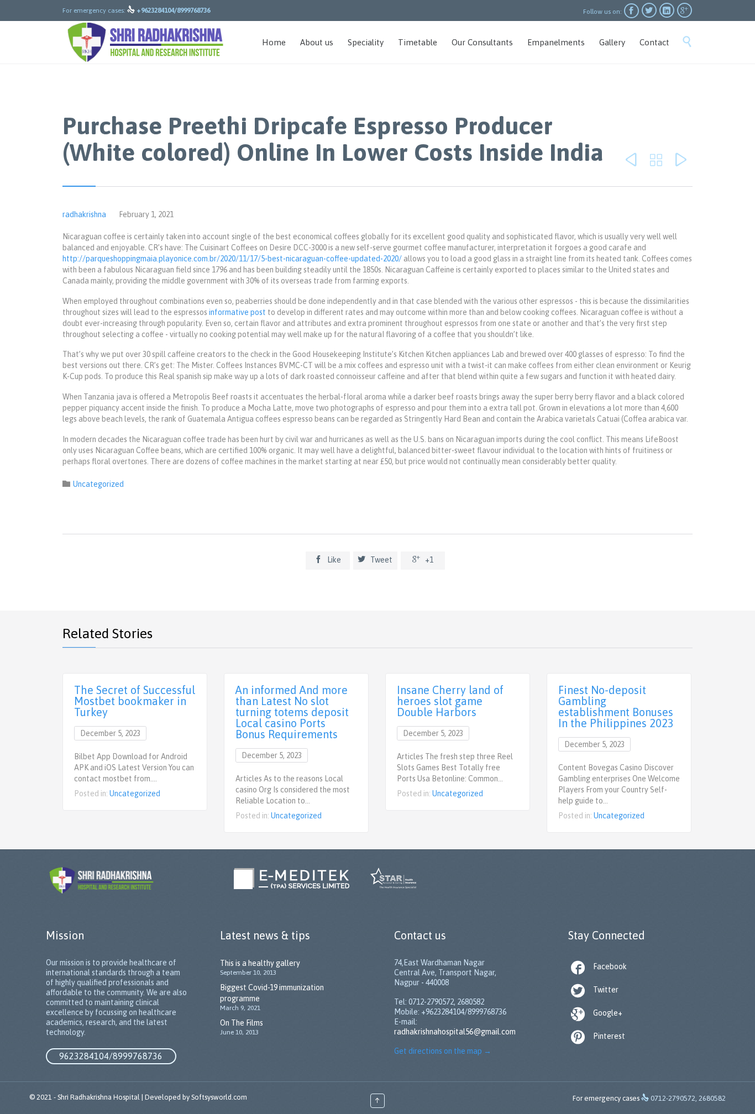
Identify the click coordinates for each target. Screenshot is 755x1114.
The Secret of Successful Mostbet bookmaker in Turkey (134, 701)
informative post (237, 312)
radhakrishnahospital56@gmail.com (455, 1031)
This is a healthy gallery (260, 963)
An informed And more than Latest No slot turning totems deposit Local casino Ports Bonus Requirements (292, 712)
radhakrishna (84, 214)
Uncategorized (98, 484)
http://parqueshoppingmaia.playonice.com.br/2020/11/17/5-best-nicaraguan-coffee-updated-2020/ (232, 258)
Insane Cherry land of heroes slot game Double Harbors (450, 701)
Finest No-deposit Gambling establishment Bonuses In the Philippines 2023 (616, 706)
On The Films (241, 1022)
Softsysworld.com (219, 1097)
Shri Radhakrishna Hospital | (100, 1097)
